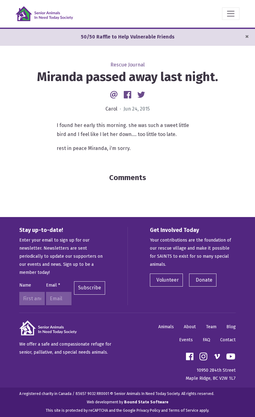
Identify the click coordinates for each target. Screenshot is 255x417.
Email (53, 285)
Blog (231, 326)
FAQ (206, 339)
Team (211, 326)
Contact (228, 339)
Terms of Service (183, 410)
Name (25, 285)
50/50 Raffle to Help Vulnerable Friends (127, 37)
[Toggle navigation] (230, 13)
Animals (166, 326)
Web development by (128, 402)
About (190, 326)
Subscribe (89, 288)
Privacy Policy (148, 410)
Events (186, 339)
